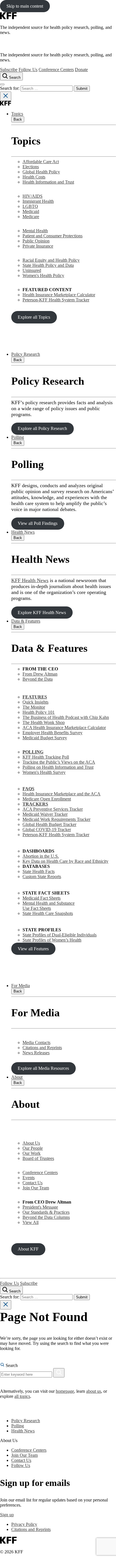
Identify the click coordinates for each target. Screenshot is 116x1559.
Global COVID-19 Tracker (47, 829)
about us (93, 1391)
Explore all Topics (34, 317)
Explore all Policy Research (42, 428)
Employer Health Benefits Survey (52, 732)
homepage (65, 1391)
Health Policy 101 (39, 712)
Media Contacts (36, 1042)
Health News (23, 532)
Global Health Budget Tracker (49, 824)
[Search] (58, 1372)
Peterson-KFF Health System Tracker (56, 299)
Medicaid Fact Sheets (42, 898)
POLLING (33, 751)
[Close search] (5, 96)
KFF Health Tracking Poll (46, 757)
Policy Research (25, 354)
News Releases (36, 1052)
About (17, 1077)
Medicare (31, 216)
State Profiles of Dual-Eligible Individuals (60, 934)
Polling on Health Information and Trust (58, 767)
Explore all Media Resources (43, 1068)
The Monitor (34, 707)
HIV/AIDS (33, 196)
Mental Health (35, 230)
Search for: (10, 88)
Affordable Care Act (41, 161)
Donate (81, 69)
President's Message (40, 1207)
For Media (20, 985)
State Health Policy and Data (48, 265)
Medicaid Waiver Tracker (45, 814)
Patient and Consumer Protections (52, 235)
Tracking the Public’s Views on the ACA (59, 762)
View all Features (33, 948)
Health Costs (34, 176)
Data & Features (25, 621)
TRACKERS (35, 804)
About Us (31, 1143)
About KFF (28, 1249)
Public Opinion (36, 240)
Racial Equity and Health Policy (51, 260)
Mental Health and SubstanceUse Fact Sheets (49, 906)
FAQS (28, 788)
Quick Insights (35, 702)
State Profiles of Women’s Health (52, 940)
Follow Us (28, 69)
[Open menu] (2, 84)
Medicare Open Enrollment (47, 798)
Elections (31, 166)
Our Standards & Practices (46, 1212)
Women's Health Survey (44, 772)
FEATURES (35, 697)
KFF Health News (29, 580)
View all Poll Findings (37, 523)
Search (11, 1365)
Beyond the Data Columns (46, 1217)
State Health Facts (39, 871)
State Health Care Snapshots (48, 913)
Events (29, 1177)
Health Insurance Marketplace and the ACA (62, 793)
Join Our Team (36, 1187)
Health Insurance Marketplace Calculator (59, 294)
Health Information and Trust (48, 182)
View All (31, 1222)
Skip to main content (24, 6)
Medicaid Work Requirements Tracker (56, 819)
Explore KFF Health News (42, 612)
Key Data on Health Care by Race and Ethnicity (65, 861)
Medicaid (31, 211)
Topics (17, 113)
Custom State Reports (42, 876)
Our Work (32, 1153)
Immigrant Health (38, 201)
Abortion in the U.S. (41, 856)
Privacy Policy (24, 1524)
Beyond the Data (38, 679)
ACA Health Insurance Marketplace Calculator (64, 727)
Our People (33, 1148)
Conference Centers (56, 69)
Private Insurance (38, 246)
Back (18, 119)
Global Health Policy (41, 171)
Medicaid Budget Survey (45, 737)
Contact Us (33, 1182)
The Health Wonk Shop (44, 722)
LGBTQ (30, 206)
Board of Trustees (38, 1158)
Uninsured (32, 270)
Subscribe (8, 69)
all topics (22, 1396)
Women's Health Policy (43, 275)
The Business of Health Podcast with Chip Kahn (66, 717)
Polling (17, 437)
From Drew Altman (40, 674)
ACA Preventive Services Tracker (53, 809)
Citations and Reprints (42, 1047)
